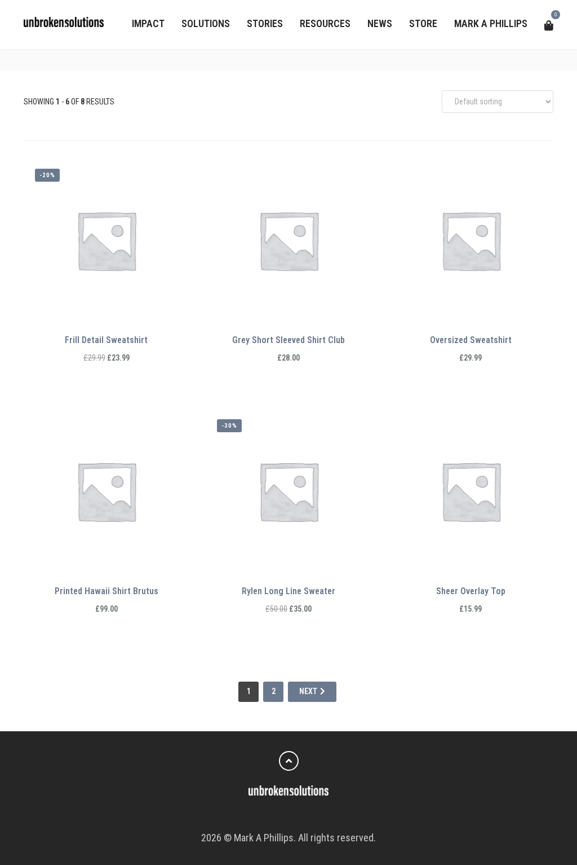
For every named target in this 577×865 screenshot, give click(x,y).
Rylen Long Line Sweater (288, 591)
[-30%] (288, 490)
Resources (325, 23)
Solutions (205, 23)
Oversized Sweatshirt (471, 340)
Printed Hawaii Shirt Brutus (106, 591)
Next (308, 691)
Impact (148, 23)
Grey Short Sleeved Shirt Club (288, 340)
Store (423, 23)
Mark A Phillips (490, 23)
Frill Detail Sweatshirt (106, 340)
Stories (265, 23)
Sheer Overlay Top (470, 591)
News (379, 23)
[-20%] (106, 239)
